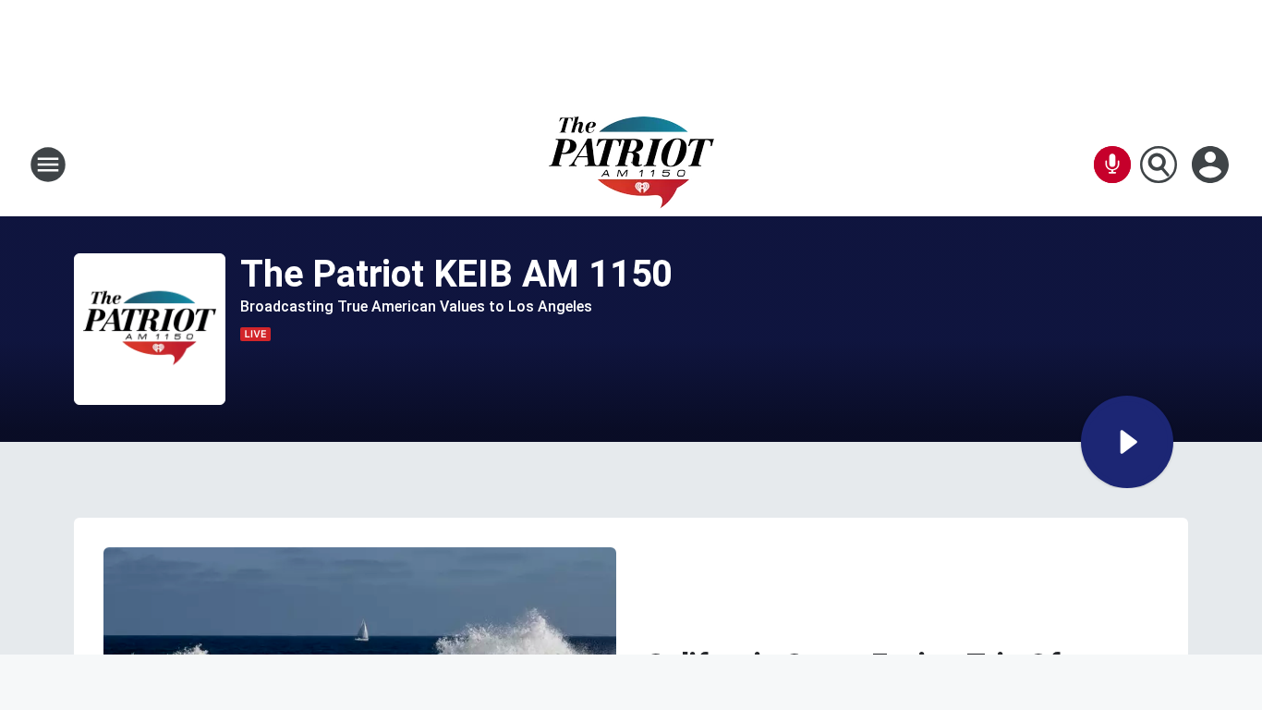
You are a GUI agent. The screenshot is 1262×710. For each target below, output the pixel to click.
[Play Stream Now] (1127, 442)
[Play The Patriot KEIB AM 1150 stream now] (149, 330)
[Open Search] (1158, 164)
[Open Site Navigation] (48, 164)
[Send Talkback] (1112, 164)
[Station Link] (631, 164)
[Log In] (1212, 164)
